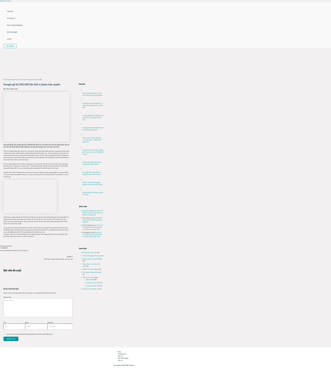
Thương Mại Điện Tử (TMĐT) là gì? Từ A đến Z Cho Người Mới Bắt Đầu (92, 118)
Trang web (50, 322)
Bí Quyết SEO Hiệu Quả (89, 252)
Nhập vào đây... (7, 297)
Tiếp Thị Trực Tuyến (88, 277)
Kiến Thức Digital (12, 32)
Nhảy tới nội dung (5, 1)
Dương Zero (86, 210)
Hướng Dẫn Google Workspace (91, 256)
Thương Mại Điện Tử (92, 286)
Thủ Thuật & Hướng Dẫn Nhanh (92, 272)
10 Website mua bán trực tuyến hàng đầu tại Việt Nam (92, 220)
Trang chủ (10, 11)
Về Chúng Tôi (11, 18)
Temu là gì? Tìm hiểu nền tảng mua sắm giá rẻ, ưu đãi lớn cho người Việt (91, 140)
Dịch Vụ (120, 356)
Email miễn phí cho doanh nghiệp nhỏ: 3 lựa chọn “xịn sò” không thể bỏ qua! (92, 152)
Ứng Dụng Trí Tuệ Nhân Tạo (90, 289)
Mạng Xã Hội (90, 279)
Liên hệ (9, 39)
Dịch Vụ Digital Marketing (14, 25)
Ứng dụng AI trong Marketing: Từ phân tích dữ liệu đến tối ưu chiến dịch (92, 105)
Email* (27, 322)
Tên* (4, 322)
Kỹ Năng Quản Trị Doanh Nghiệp (92, 259)
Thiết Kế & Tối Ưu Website (90, 269)
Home (119, 352)
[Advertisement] (165, 61)
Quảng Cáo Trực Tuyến (93, 283)
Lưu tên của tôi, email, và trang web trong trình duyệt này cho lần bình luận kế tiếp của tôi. (29, 334)
